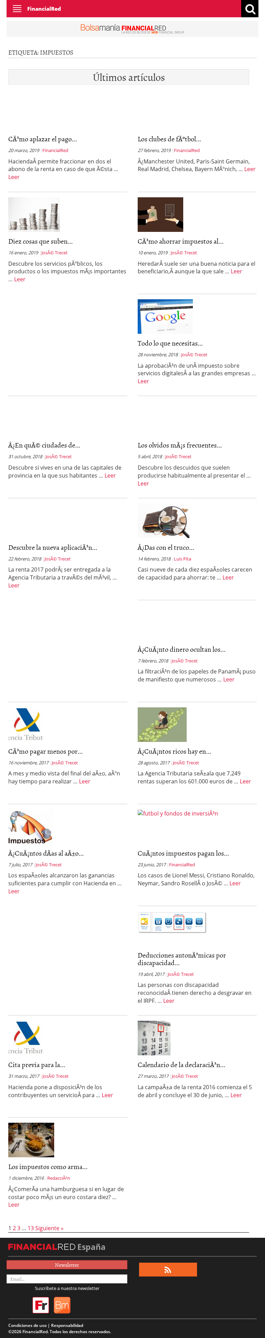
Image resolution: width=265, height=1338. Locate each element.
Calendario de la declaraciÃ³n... (181, 1064)
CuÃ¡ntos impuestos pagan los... (183, 853)
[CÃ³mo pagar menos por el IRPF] (25, 724)
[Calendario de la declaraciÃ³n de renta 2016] (154, 1037)
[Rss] (168, 1269)
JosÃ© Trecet (54, 252)
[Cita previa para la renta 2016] (25, 1037)
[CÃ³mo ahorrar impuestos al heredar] (160, 214)
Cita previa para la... (36, 1064)
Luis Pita (182, 559)
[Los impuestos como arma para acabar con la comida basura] (31, 1139)
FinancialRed (44, 8)
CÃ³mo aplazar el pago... (42, 138)
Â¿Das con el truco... (166, 547)
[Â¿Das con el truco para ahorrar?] (163, 520)
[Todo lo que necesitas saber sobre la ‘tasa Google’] (165, 316)
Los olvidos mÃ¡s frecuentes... (180, 445)
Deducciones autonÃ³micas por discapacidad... (182, 959)
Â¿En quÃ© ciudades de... (44, 445)
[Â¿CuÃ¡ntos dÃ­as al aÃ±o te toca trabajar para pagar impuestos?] (30, 826)
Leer (14, 177)
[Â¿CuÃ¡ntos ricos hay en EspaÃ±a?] (162, 724)
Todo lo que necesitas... (170, 343)
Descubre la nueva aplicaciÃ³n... (52, 547)
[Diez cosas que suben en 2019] (34, 214)
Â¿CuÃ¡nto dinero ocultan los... (182, 649)
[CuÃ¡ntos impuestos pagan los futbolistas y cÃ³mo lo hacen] (178, 813)
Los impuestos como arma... (48, 1166)
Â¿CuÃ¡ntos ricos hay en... (174, 751)
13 (31, 1228)
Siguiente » (49, 1228)
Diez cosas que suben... (40, 241)
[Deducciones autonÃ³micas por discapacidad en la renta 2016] (172, 922)
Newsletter (67, 1265)
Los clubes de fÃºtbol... (169, 138)
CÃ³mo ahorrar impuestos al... (181, 241)
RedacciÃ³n (58, 1178)
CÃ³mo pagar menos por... (45, 751)
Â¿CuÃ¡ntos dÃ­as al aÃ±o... (46, 853)
